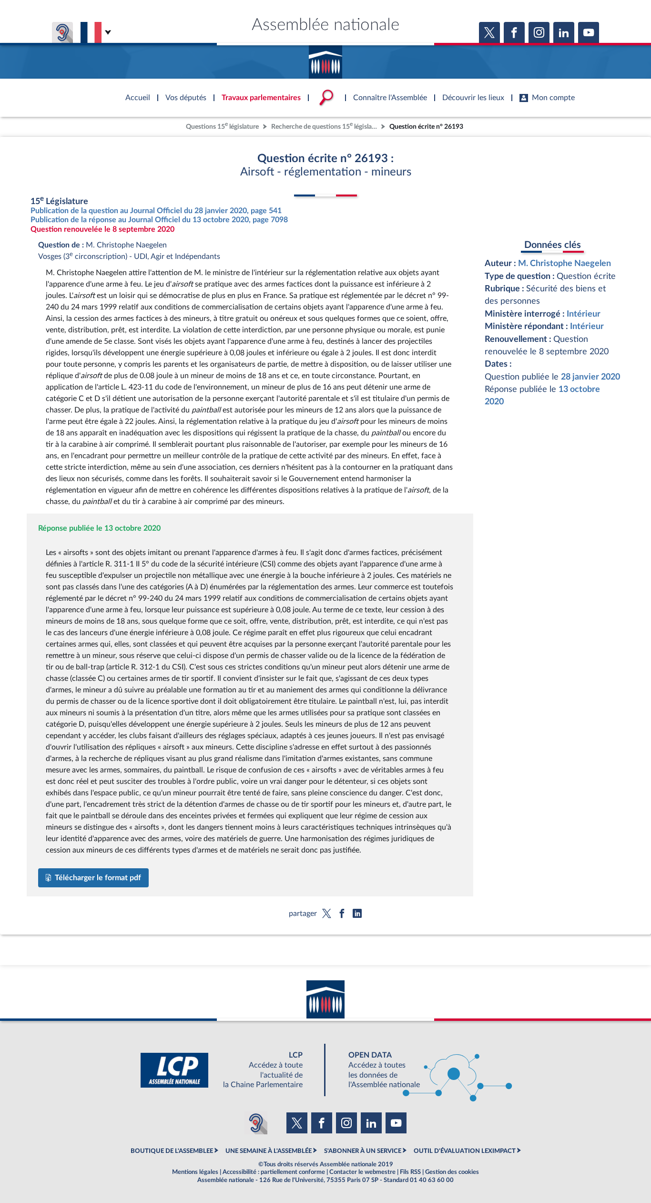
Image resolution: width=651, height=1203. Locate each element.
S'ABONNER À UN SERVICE (362, 1151)
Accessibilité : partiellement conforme (274, 1172)
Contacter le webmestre (362, 1172)
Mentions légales (195, 1172)
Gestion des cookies (452, 1172)
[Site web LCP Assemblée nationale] (229, 1070)
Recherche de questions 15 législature (325, 125)
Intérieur (583, 314)
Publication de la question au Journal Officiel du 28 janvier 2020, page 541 (156, 211)
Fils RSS (410, 1172)
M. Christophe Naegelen (564, 263)
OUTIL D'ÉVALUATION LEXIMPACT (465, 1151)
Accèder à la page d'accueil (325, 59)
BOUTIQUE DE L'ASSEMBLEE (172, 1151)
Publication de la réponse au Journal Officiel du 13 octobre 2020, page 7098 (159, 220)
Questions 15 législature (222, 125)
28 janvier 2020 (590, 377)
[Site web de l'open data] (421, 1070)
